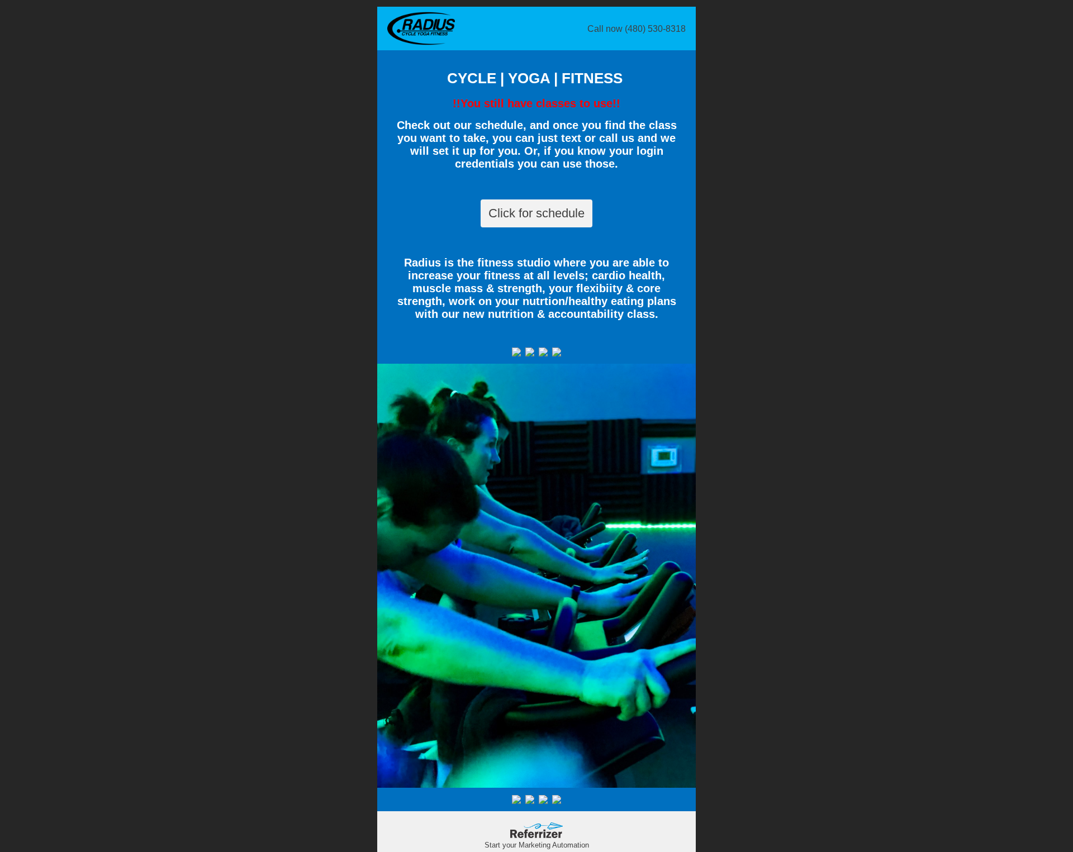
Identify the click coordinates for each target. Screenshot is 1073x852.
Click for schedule (536, 213)
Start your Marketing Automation (537, 845)
